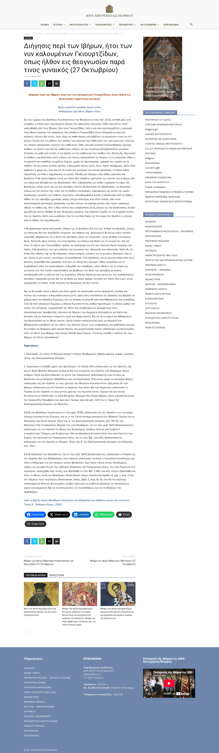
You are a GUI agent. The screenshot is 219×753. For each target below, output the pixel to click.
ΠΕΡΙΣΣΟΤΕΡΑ (56, 575)
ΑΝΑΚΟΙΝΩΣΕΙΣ (153, 226)
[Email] (49, 83)
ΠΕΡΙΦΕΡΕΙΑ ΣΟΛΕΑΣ (35, 682)
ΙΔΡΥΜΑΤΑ (150, 250)
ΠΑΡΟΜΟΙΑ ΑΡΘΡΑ (36, 575)
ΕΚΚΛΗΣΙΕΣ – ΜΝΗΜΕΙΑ (157, 269)
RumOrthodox (152, 162)
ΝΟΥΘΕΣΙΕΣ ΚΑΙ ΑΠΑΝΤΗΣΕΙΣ (161, 138)
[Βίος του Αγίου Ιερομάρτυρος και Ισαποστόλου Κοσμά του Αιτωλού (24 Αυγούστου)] (41, 594)
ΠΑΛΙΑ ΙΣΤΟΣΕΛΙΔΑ (155, 327)
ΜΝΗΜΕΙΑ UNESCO (155, 264)
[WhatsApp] (42, 83)
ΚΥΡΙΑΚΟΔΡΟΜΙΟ (154, 298)
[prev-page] (26, 631)
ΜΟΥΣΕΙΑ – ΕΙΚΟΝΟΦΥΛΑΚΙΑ (160, 284)
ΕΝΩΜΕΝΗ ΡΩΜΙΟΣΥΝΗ (158, 177)
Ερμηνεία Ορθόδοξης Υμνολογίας (162, 196)
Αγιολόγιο (38, 33)
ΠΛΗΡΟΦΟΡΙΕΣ (103, 24)
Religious (149, 158)
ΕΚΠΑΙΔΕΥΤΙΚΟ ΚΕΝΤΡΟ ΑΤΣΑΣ (162, 317)
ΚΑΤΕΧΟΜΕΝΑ (148, 24)
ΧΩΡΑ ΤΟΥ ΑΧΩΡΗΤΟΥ (157, 182)
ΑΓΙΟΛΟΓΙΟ (151, 303)
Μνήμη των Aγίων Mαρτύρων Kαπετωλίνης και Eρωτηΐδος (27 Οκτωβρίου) (49, 562)
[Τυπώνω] (56, 83)
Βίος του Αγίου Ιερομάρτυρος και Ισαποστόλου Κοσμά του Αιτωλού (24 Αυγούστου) (40, 611)
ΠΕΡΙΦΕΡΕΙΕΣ (126, 24)
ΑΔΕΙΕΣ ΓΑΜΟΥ (153, 245)
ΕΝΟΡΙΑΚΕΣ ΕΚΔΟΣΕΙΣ (157, 240)
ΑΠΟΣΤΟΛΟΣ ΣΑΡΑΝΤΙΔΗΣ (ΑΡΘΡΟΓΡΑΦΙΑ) (168, 201)
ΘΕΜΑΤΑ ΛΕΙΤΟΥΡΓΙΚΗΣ (158, 293)
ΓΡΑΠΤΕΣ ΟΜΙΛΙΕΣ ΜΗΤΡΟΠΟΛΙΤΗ (163, 143)
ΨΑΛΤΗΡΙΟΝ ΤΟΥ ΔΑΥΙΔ (158, 119)
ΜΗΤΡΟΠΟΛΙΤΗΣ (79, 24)
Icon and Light (152, 167)
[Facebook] (27, 83)
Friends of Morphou (155, 187)
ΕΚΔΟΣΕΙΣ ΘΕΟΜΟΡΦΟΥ (158, 313)
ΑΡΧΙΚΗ (45, 24)
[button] (191, 24)
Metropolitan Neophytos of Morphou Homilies (169, 191)
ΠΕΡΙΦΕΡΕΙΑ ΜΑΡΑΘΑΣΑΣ (37, 687)
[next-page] (31, 631)
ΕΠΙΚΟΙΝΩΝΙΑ (171, 24)
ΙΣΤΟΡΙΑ (57, 24)
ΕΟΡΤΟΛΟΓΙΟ (152, 308)
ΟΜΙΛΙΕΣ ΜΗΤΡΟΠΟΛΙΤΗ (158, 134)
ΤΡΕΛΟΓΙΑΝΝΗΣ (153, 172)
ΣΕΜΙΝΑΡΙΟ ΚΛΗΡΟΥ (156, 288)
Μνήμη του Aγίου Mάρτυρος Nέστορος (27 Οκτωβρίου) (112, 562)
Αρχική (27, 33)
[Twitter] (34, 83)
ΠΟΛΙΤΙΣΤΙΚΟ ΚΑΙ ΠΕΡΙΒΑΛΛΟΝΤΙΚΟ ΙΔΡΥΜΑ (169, 260)
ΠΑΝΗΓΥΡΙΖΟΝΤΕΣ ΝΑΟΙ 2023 (161, 255)
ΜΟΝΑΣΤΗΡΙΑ (152, 279)
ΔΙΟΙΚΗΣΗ (150, 221)
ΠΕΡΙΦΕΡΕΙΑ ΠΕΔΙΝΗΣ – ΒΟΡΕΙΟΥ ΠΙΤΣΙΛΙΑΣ (47, 677)
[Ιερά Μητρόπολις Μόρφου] (109, 11)
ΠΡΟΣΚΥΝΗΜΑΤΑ (154, 274)
